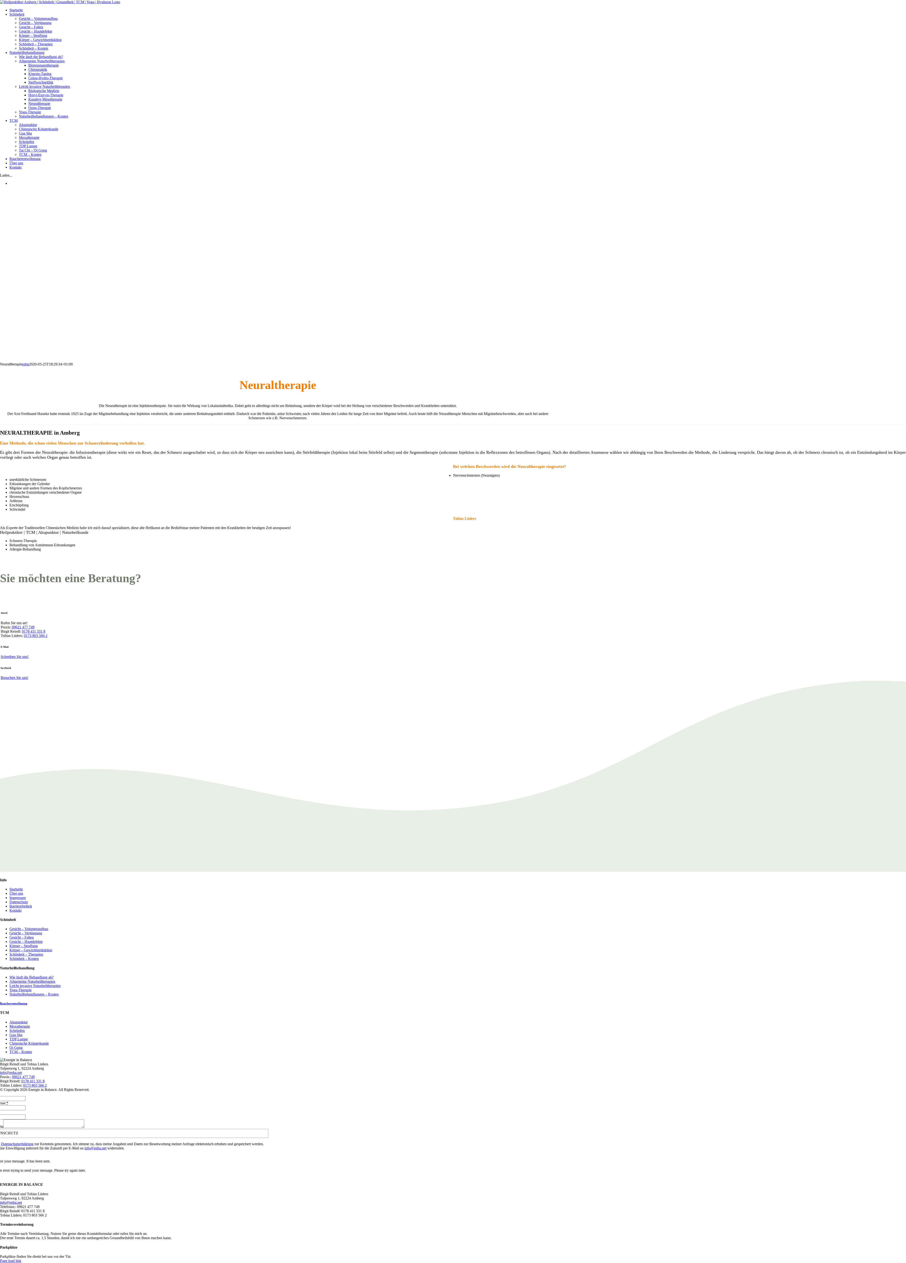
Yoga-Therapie (20, 990)
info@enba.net (11, 1073)
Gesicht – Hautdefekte (26, 942)
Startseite (16, 889)
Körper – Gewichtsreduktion (30, 950)
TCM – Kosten (20, 1052)
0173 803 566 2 (35, 636)
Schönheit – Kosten (24, 959)
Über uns (16, 893)
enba (25, 364)
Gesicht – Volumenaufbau (28, 929)
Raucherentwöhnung (13, 1003)
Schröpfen (17, 1031)
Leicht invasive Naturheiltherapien (35, 986)
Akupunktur (18, 1022)
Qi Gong (16, 1048)
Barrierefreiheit (20, 906)
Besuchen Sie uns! (14, 678)
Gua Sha (15, 1035)
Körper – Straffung (23, 946)
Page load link (10, 1261)
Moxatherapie (19, 1026)
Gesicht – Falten (21, 937)
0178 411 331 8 (33, 631)
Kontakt (15, 910)
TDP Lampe (18, 1039)
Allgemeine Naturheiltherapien (32, 981)
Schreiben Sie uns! (15, 657)
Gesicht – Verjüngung (25, 933)
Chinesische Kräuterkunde (29, 1043)
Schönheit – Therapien (26, 954)
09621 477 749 (23, 627)
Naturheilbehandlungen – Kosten (34, 994)
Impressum (17, 898)
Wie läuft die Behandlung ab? (31, 977)
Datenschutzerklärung (17, 1144)
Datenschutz (18, 902)
